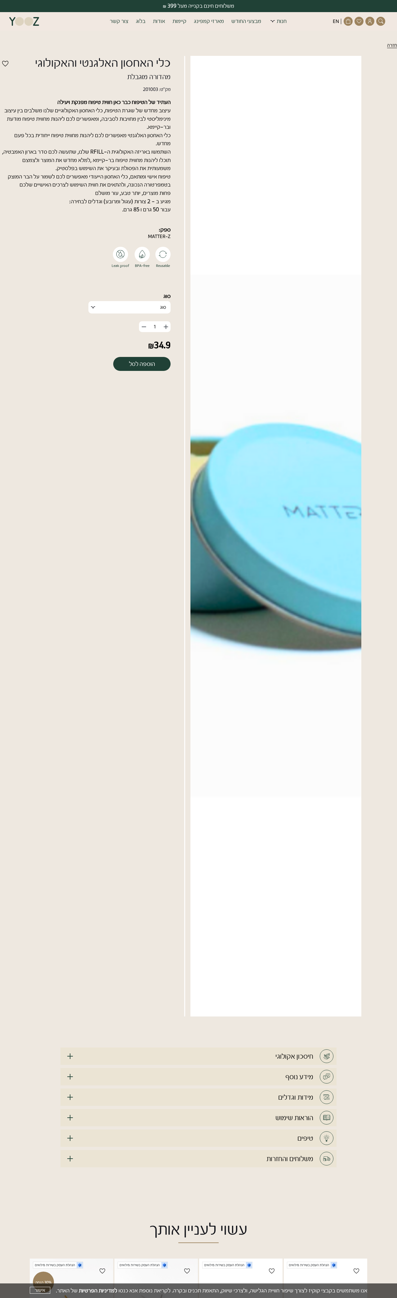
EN (336, 21)
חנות (282, 21)
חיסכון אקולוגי (294, 1056)
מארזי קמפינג (209, 21)
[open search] (381, 21)
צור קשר (119, 21)
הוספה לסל (142, 364)
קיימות (179, 21)
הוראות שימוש (294, 1117)
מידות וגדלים (295, 1097)
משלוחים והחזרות (289, 1158)
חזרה (392, 45)
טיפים (305, 1138)
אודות (159, 21)
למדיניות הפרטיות (98, 1290)
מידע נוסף (299, 1076)
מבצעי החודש (246, 21)
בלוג (140, 21)
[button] (198, 21)
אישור (40, 1290)
